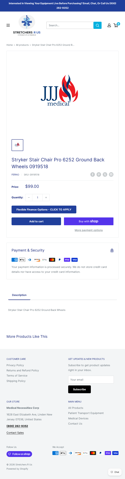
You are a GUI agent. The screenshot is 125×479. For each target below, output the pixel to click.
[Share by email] (111, 174)
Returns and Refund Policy (23, 370)
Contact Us (75, 423)
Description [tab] (19, 295)
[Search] (97, 25)
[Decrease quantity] (28, 197)
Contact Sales (15, 432)
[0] (116, 25)
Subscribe (79, 389)
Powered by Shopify (17, 468)
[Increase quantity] (46, 197)
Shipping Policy (16, 381)
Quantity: (17, 197)
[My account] (109, 25)
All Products (75, 407)
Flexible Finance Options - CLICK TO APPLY (43, 209)
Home (10, 44)
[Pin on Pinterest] (99, 174)
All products (22, 44)
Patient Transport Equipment (86, 413)
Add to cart (36, 221)
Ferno (15, 174)
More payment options (89, 230)
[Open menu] (8, 25)
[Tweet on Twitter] (105, 174)
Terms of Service (17, 375)
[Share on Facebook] (92, 174)
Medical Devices (78, 418)
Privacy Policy (15, 365)
